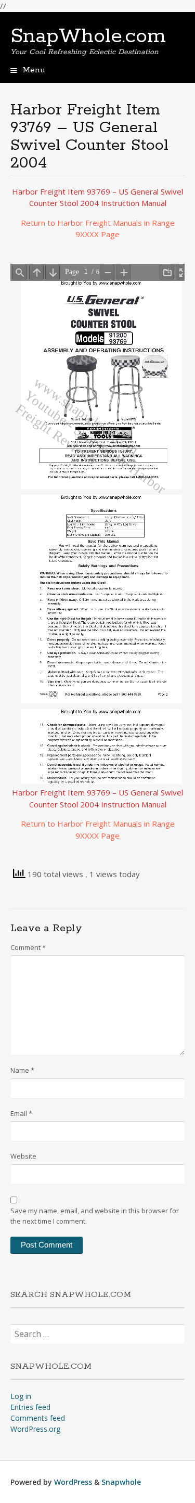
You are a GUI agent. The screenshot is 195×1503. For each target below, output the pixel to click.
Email (21, 1113)
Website (23, 1156)
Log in (20, 1396)
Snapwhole (121, 1482)
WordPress (73, 1482)
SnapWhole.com (88, 36)
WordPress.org (35, 1429)
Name (22, 1070)
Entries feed (30, 1407)
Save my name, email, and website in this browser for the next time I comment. (94, 1216)
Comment (28, 947)
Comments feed (37, 1418)
